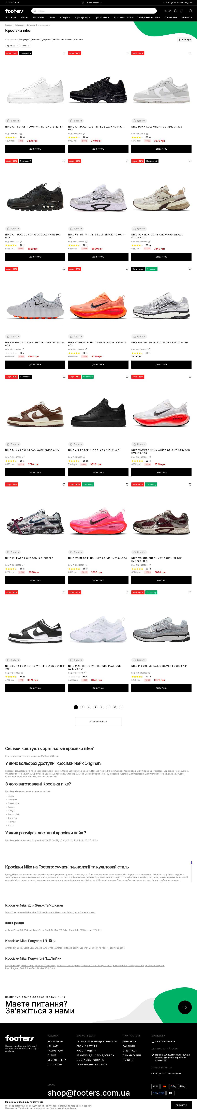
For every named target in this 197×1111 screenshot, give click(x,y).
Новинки (78, 39)
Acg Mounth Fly (12, 965)
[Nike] (28, 46)
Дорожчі (46, 39)
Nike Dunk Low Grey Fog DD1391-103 (156, 126)
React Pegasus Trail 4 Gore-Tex (20, 968)
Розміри (64, 17)
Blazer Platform (120, 965)
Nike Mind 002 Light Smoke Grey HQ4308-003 (34, 344)
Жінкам (24, 17)
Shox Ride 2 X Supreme (80, 930)
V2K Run (97, 930)
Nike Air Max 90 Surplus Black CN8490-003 (33, 236)
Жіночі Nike (10, 912)
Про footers (101, 17)
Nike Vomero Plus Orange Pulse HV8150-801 (97, 344)
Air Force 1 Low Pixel (40, 930)
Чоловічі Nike (24, 912)
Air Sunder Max (47, 948)
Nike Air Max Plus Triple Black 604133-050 (96, 128)
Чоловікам (38, 17)
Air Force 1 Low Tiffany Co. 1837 (96, 965)
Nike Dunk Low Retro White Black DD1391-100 (35, 667)
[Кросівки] (17, 46)
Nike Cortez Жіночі (64, 912)
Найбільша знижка (62, 39)
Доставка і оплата (123, 17)
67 (115, 707)
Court (26, 948)
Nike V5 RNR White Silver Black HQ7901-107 (96, 236)
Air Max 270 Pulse (59, 930)
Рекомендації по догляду (95, 1055)
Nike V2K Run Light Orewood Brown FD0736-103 (157, 236)
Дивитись (35, 149)
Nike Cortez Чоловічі (85, 912)
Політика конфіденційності (96, 1041)
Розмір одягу (86, 1051)
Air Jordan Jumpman (154, 965)
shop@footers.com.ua (89, 1092)
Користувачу (81, 17)
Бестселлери (57, 1060)
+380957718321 (12, 2)
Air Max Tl (103, 948)
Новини (128, 1060)
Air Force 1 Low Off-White (17, 930)
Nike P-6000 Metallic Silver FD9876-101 (159, 666)
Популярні (24, 39)
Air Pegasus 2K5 (136, 965)
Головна (8, 25)
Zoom (19, 948)
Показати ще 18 (98, 721)
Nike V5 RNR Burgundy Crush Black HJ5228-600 (156, 559)
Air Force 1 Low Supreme (68, 965)
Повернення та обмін (149, 17)
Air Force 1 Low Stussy (45, 965)
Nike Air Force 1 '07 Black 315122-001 (94, 450)
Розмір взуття (86, 1046)
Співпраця (130, 1051)
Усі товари (10, 17)
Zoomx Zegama (117, 948)
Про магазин (170, 17)
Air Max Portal (61, 948)
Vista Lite (34, 948)
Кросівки (31, 25)
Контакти (187, 17)
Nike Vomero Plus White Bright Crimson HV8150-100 (160, 451)
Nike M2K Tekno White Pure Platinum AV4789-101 (95, 667)
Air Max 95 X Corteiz (47, 968)
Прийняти (181, 1105)
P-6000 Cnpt (27, 965)
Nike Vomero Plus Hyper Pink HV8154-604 (97, 558)
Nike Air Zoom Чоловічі (43, 912)
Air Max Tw (10, 948)
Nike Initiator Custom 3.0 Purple (29, 558)
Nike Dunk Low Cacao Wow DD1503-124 (32, 450)
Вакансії (129, 1046)
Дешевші (35, 39)
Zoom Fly (93, 948)
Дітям (51, 17)
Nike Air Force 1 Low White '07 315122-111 (34, 126)
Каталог (53, 1036)
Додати (15, 120)
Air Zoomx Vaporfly (79, 948)
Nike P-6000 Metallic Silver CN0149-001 (159, 342)
